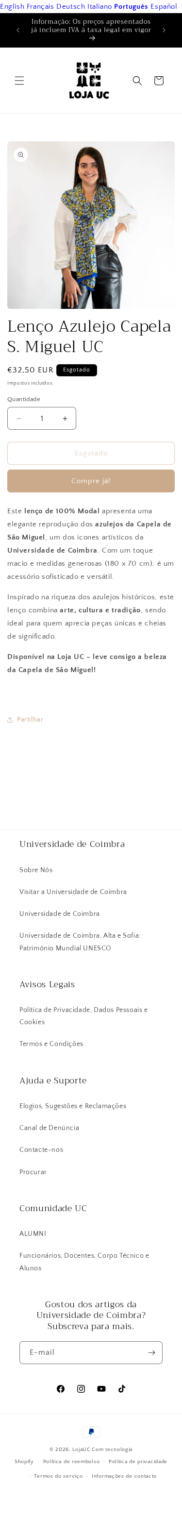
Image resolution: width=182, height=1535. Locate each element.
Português (131, 6)
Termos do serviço (58, 1476)
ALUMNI (33, 1234)
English (12, 6)
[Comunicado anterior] (18, 30)
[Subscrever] (151, 1352)
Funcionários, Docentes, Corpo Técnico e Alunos (84, 1262)
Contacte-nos (41, 1150)
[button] (19, 80)
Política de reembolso (71, 1462)
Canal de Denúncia (49, 1128)
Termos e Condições (51, 1044)
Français (40, 6)
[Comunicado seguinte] (164, 30)
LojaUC (81, 1449)
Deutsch (70, 6)
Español (163, 6)
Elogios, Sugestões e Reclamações (72, 1106)
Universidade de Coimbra (59, 914)
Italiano (99, 6)
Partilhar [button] (30, 720)
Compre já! (91, 481)
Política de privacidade (138, 1462)
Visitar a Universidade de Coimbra (73, 892)
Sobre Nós (35, 870)
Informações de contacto (124, 1476)
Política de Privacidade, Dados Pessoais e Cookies (83, 1016)
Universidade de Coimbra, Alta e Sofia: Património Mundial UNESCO (80, 942)
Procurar (33, 1172)
